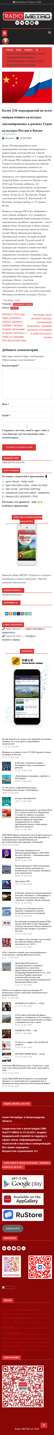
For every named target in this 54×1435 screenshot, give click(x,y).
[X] (18, 613)
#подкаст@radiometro (25, 798)
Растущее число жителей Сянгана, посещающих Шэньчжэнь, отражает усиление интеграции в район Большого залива (39, 326)
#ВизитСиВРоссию (10, 1314)
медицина (37, 1342)
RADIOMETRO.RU (13, 1124)
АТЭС (9, 1322)
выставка (45, 1338)
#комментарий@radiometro (19, 1317)
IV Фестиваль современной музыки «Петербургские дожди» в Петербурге (20, 789)
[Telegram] (30, 613)
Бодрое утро (27, 1322)
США (24, 1333)
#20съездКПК (8, 1310)
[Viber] (22, 613)
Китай (7, 1327)
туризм (21, 1350)
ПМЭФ (38, 1328)
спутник (47, 1346)
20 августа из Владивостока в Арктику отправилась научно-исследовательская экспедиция (30, 910)
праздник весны (12, 1346)
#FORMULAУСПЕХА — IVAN (29, 1003)
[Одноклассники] (10, 613)
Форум (38, 1334)
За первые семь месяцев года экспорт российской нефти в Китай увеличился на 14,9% (33, 941)
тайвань (5, 1350)
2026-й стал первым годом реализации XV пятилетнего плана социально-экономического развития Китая (24, 992)
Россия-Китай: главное (23, 304)
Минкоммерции (25, 1328)
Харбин (44, 1334)
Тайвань (31, 1334)
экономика (37, 1350)
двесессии (20, 1342)
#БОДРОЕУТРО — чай (26, 1030)
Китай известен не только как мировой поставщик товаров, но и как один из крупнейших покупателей (26, 741)
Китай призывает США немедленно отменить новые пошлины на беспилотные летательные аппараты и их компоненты (33, 869)
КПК (35, 1322)
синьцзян (26, 1346)
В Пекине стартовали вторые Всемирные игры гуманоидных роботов (30, 765)
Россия (13, 1333)
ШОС (5, 1338)
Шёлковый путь (17, 1338)
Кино (40, 1322)
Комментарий (10, 365)
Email (6, 415)
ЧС (48, 1334)
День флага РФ (22, 881)
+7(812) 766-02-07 (13, 629)
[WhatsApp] (26, 613)
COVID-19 (45, 1318)
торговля (13, 1350)
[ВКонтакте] (6, 613)
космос (30, 1342)
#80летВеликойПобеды (28, 1310)
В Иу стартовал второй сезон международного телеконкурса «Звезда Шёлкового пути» (24, 953)
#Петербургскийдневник (42, 1314)
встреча (37, 1339)
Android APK (13, 1228)
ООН (33, 1328)
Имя (5, 404)
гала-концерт (7, 1342)
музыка (45, 1342)
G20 (3, 1322)
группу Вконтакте (14, 595)
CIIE (38, 1318)
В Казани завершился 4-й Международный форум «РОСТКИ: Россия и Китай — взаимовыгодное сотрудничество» (32, 854)
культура (14, 308)
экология (28, 1350)
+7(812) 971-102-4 (13, 636)
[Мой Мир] (14, 613)
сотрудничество (36, 1346)
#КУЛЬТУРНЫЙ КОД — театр (30, 1054)
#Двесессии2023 (26, 1314)
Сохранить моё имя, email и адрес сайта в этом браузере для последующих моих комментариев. (25, 434)
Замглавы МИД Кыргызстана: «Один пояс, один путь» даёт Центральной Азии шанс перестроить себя (25, 1067)
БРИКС (16, 1322)
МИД (16, 1328)
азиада (29, 1338)
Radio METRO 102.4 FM (13, 462)
